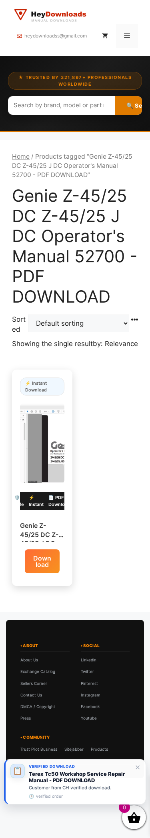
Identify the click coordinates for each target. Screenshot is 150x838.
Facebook (90, 706)
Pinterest (89, 683)
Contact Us (31, 694)
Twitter (87, 671)
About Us (29, 659)
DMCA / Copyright (37, 706)
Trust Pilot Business (38, 749)
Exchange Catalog (37, 671)
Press (25, 718)
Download (42, 561)
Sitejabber (74, 749)
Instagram (90, 694)
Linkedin (88, 659)
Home (21, 156)
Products (99, 749)
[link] (75, 782)
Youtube (89, 718)
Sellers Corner (33, 683)
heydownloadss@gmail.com (55, 36)
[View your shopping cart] (105, 36)
